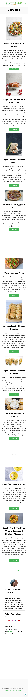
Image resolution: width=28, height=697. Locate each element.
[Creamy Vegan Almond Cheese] (14, 404)
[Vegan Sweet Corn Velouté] (14, 474)
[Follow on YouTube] (19, 620)
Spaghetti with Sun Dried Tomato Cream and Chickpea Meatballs (14, 531)
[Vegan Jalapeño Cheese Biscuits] (14, 312)
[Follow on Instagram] (12, 620)
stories (10, 631)
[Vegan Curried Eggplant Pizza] (14, 196)
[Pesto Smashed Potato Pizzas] (14, 29)
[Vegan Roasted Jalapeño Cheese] (14, 145)
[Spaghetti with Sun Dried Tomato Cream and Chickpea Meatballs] (14, 519)
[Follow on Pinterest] (9, 620)
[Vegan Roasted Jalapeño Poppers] (14, 362)
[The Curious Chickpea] (14, 3)
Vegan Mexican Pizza (14, 273)
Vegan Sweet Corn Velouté (14, 484)
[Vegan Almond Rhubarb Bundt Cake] (14, 85)
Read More (14, 69)
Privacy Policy (20, 690)
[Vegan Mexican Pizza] (14, 264)
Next (17, 570)
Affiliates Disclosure (9, 690)
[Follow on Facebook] (15, 620)
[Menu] (2, 3)
